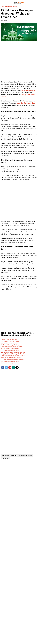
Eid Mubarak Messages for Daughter (11, 345)
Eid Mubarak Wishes (25, 456)
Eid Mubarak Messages (9, 6)
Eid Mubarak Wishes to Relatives (10, 343)
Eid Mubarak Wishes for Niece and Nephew (13, 355)
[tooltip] (2, 367)
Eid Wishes (5, 458)
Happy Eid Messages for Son (9, 339)
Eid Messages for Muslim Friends (10, 348)
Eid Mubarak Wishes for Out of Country (11, 346)
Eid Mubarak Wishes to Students (10, 341)
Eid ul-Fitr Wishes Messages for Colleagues (13, 359)
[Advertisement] (19, 62)
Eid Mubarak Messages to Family (10, 350)
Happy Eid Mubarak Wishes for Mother (11, 357)
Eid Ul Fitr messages (28, 90)
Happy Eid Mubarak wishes (25, 103)
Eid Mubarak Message (9, 456)
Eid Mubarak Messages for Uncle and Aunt (13, 352)
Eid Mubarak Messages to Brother (10, 363)
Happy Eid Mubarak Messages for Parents (12, 354)
